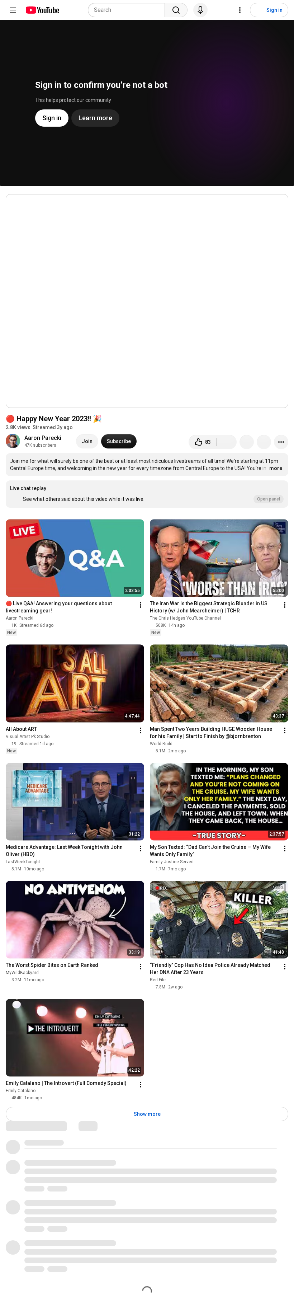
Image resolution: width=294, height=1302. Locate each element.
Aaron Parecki (42, 437)
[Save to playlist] (264, 442)
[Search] (176, 10)
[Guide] (13, 10)
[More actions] (281, 442)
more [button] (275, 468)
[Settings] (240, 10)
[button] (147, 494)
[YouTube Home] (42, 10)
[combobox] (128, 10)
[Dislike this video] (227, 442)
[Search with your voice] (200, 10)
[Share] (247, 442)
